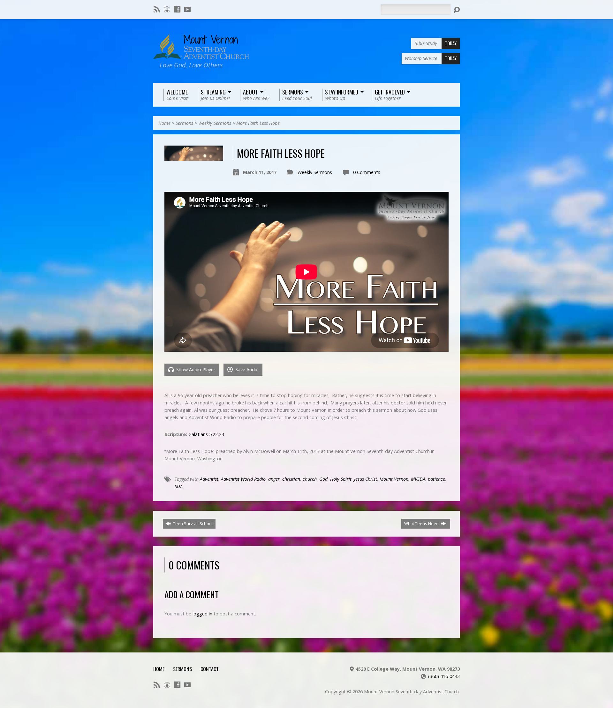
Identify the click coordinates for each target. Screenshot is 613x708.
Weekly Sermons (214, 123)
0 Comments (366, 172)
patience (436, 479)
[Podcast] (167, 9)
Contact (210, 669)
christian (291, 479)
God (323, 479)
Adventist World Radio (243, 479)
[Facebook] (177, 9)
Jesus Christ (365, 479)
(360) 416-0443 (444, 676)
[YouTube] (187, 9)
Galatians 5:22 (203, 434)
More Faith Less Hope (258, 123)
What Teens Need (422, 523)
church (310, 479)
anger (274, 479)
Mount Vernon (394, 479)
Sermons (184, 123)
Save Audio (246, 369)
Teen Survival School (192, 523)
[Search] (456, 10)
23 (221, 434)
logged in (202, 614)
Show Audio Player (195, 369)
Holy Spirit (341, 479)
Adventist (209, 479)
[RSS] (157, 9)
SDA (179, 486)
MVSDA (418, 479)
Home (164, 123)
